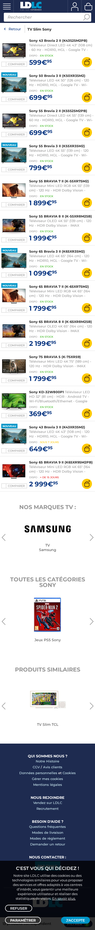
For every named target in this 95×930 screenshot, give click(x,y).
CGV (36, 767)
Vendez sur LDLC (47, 803)
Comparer (16, 64)
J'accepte (75, 920)
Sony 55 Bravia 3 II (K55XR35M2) (57, 146)
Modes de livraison (47, 832)
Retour (15, 29)
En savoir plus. (64, 898)
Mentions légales (47, 785)
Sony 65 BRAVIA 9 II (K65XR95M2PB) (61, 462)
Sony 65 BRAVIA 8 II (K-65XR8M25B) (60, 322)
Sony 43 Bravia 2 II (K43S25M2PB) (58, 40)
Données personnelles (38, 773)
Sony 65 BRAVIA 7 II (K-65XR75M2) (59, 286)
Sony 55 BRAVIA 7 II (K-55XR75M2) (59, 181)
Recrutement (47, 808)
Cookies (69, 773)
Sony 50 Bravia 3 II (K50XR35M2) (57, 76)
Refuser (18, 908)
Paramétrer (23, 920)
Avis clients (52, 767)
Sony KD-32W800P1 (46, 392)
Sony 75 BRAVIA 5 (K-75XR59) (55, 357)
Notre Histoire (47, 761)
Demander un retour (47, 844)
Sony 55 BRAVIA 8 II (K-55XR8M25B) (60, 216)
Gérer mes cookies (47, 779)
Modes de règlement (47, 838)
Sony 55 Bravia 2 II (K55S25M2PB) (58, 111)
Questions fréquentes (47, 827)
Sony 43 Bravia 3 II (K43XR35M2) (57, 427)
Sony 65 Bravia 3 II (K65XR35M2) (57, 251)
